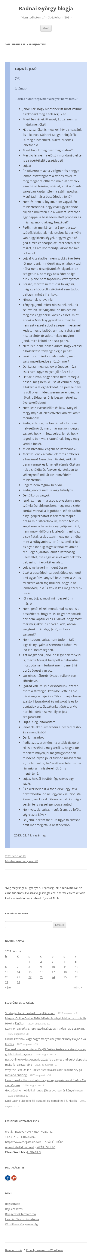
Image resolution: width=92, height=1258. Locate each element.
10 (53, 967)
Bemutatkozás (13, 1250)
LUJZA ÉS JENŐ (26, 69)
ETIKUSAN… (28, 1137)
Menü (46, 28)
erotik (9, 1132)
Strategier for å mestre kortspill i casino (30, 1013)
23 (41, 977)
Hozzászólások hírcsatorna (22, 1219)
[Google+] (13, 1178)
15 (29, 972)
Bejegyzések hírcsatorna (20, 1214)
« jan (8, 987)
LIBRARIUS (34, 1152)
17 (53, 972)
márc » (77, 987)
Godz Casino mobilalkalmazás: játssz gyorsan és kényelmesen (44, 1090)
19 (76, 972)
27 (6, 982)
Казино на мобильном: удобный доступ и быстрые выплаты (45, 1028)
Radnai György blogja (46, 8)
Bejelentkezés (13, 1209)
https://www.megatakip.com (23, 1142)
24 (53, 977)
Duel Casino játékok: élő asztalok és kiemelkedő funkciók (41, 1101)
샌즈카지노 (12, 1137)
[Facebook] (7, 1178)
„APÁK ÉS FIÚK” (53, 1142)
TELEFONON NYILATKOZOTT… (34, 1132)
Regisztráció (12, 1204)
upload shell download (19, 1147)
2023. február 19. (15, 856)
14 (18, 972)
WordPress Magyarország (21, 1224)
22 (29, 977)
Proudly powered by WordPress (44, 1250)
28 (18, 982)
